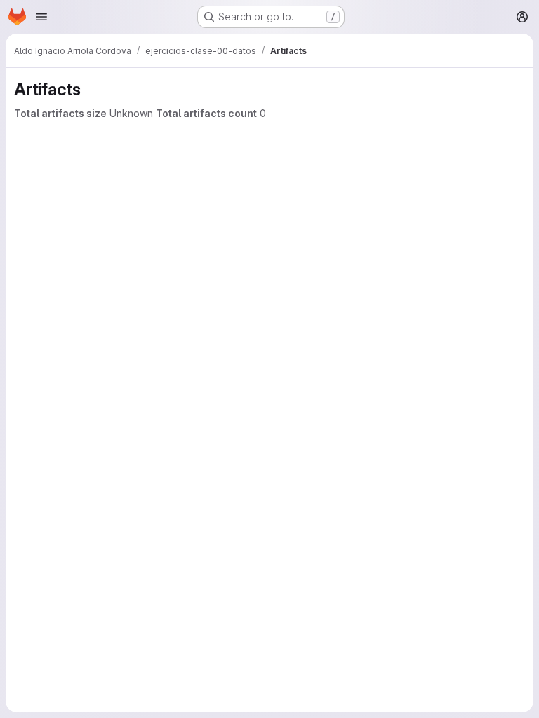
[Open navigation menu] (41, 17)
